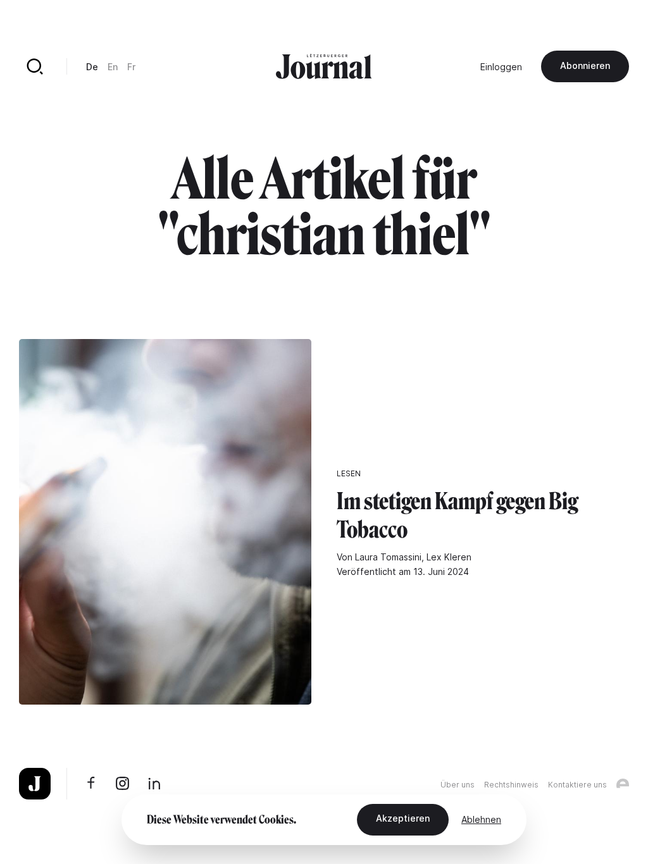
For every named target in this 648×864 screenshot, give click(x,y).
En (113, 66)
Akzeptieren (403, 818)
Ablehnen (481, 819)
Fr (131, 66)
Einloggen (501, 66)
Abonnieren (585, 65)
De (92, 66)
